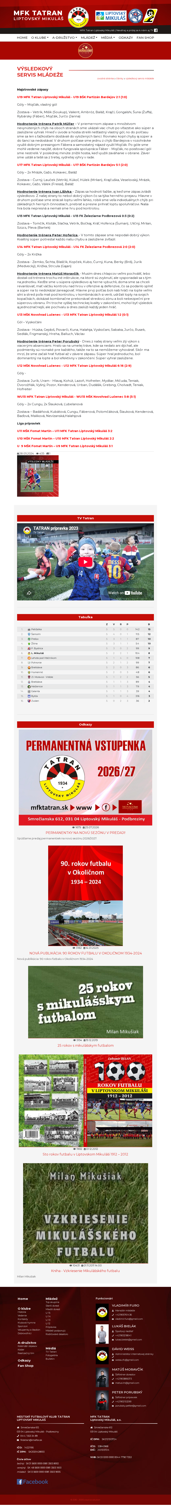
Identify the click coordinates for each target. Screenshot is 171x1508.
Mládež (88, 38)
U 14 (48, 1316)
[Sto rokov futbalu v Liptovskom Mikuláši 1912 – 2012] (85, 1100)
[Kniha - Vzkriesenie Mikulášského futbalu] (85, 1213)
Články (119, 78)
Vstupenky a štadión (29, 1329)
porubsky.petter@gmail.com (130, 1405)
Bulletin (50, 1358)
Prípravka (51, 1327)
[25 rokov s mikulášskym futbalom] (85, 1002)
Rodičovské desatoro (57, 1334)
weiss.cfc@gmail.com (127, 1359)
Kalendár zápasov (27, 1346)
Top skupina (52, 1302)
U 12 (48, 1323)
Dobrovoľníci (24, 1333)
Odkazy (126, 38)
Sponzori (23, 1326)
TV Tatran (51, 1351)
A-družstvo (63, 38)
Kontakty (23, 1319)
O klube (38, 38)
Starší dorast (52, 1305)
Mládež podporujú (55, 1330)
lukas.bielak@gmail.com (128, 1339)
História (22, 1312)
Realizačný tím (26, 1353)
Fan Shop (145, 38)
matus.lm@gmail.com (127, 1382)
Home (22, 38)
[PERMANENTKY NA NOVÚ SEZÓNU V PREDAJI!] (85, 777)
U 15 (48, 1312)
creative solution (92, 1500)
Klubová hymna (26, 1322)
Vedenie (22, 1315)
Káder (21, 1349)
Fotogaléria (52, 1355)
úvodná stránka (105, 78)
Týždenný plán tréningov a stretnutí (87, 706)
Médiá (106, 38)
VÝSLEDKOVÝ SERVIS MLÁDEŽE (140, 78)
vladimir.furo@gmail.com (129, 1318)
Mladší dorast (53, 1309)
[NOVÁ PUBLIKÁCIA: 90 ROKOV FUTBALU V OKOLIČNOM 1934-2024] (85, 896)
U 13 (48, 1319)
